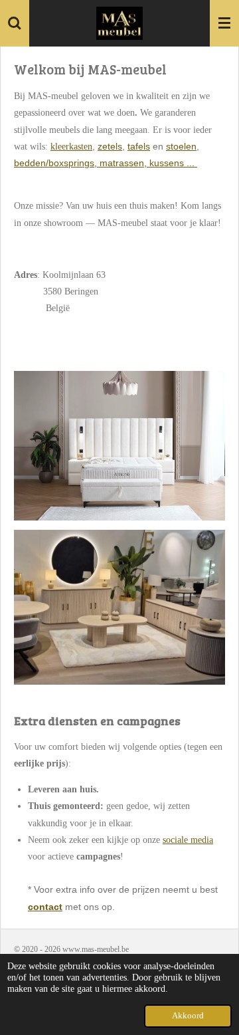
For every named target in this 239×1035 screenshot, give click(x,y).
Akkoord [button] (188, 1015)
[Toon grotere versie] (119, 607)
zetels (110, 146)
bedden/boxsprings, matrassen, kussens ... (105, 163)
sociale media (188, 840)
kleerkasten (71, 147)
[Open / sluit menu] (224, 23)
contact (45, 906)
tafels (138, 146)
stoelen (181, 146)
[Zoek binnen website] (14, 23)
